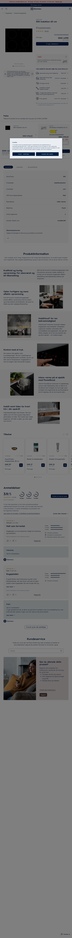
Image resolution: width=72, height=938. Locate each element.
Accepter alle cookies (47, 154)
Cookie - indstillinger (23, 154)
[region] (36, 148)
